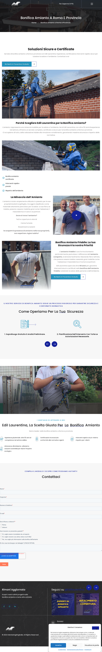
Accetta (58, 645)
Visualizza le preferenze (92, 645)
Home (34, 23)
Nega (75, 645)
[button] (95, 628)
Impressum (87, 649)
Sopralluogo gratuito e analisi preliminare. (25, 334)
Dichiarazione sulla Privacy (75, 649)
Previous (47, 344)
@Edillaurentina (74, 589)
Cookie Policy (62, 649)
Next (54, 344)
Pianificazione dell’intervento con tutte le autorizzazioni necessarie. (78, 335)
